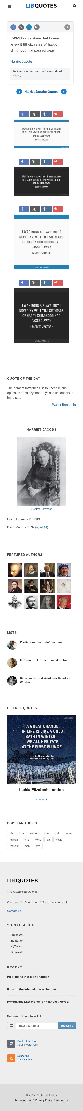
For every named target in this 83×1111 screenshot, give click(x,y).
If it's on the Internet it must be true (44, 660)
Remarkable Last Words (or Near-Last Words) (38, 1001)
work (38, 839)
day (38, 845)
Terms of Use (23, 1100)
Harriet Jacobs (21, 61)
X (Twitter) (17, 946)
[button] (74, 5)
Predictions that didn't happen (41, 642)
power (68, 833)
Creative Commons (41, 509)
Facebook (16, 934)
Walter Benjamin (64, 404)
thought (14, 845)
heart (59, 839)
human (14, 839)
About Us (62, 1100)
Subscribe (66, 1025)
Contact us (14, 910)
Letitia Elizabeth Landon (41, 790)
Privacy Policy (44, 1100)
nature (33, 833)
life (11, 833)
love (21, 833)
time (46, 833)
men (27, 845)
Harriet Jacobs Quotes (41, 91)
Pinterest (16, 952)
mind (26, 839)
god (57, 833)
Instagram (16, 940)
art (48, 839)
